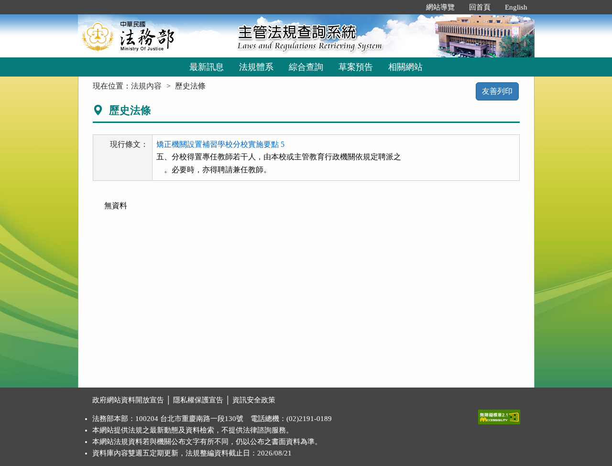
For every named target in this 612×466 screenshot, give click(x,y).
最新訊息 (206, 67)
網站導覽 (440, 7)
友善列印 (497, 91)
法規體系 (256, 67)
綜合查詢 (306, 67)
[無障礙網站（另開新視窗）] (499, 415)
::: (409, 7)
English (516, 7)
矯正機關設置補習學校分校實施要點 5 (220, 144)
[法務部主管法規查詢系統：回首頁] (154, 36)
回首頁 (480, 7)
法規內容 (146, 86)
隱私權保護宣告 (198, 400)
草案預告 (356, 67)
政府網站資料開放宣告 (128, 400)
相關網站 (405, 67)
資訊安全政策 (253, 400)
